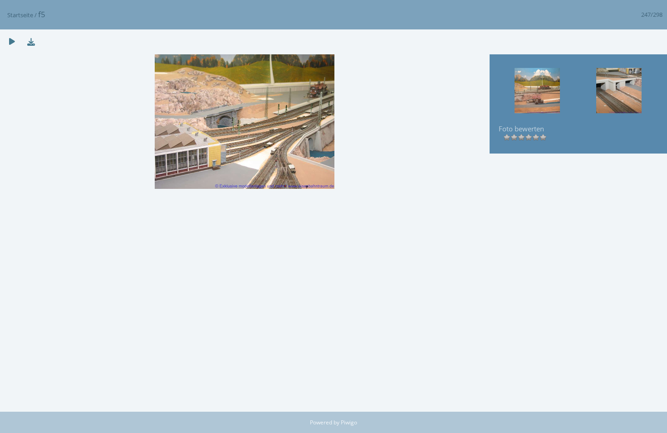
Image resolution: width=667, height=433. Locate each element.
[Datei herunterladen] (30, 41)
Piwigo (349, 422)
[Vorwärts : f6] (619, 91)
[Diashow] (11, 41)
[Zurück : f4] (537, 91)
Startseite (20, 15)
